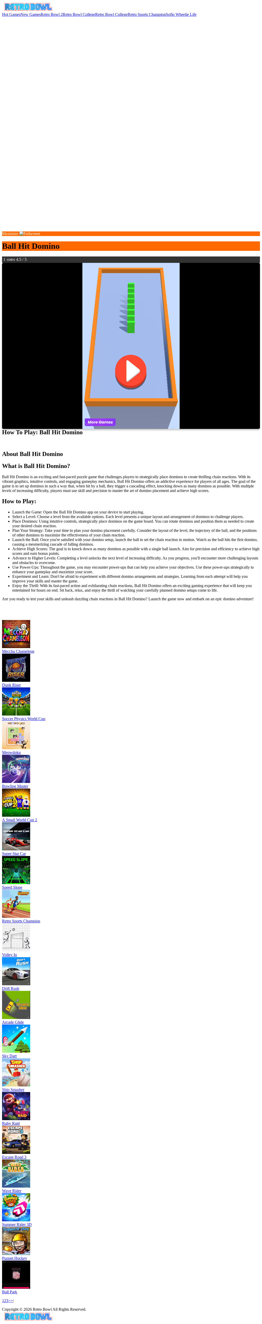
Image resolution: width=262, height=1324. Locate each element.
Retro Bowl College (79, 14)
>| (12, 1300)
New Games (30, 14)
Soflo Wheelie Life (181, 14)
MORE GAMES (16, 616)
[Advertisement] (131, 52)
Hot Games (11, 14)
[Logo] (28, 10)
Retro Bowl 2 (52, 14)
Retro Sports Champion (147, 14)
